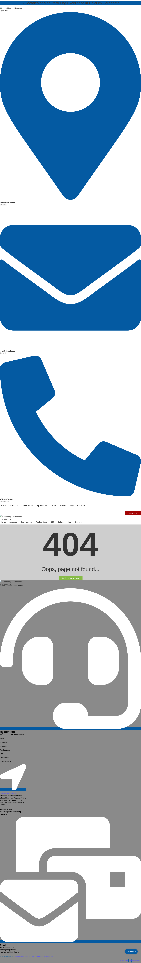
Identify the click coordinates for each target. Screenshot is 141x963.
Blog (72, 505)
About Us (14, 505)
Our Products (27, 505)
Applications (42, 505)
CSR (54, 505)
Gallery (63, 505)
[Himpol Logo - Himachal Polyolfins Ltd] (14, 9)
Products (3, 746)
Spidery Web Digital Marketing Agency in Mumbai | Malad (35, 956)
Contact (81, 505)
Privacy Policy (5, 761)
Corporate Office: (8, 793)
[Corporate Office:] (13, 789)
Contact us (4, 757)
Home (3, 505)
